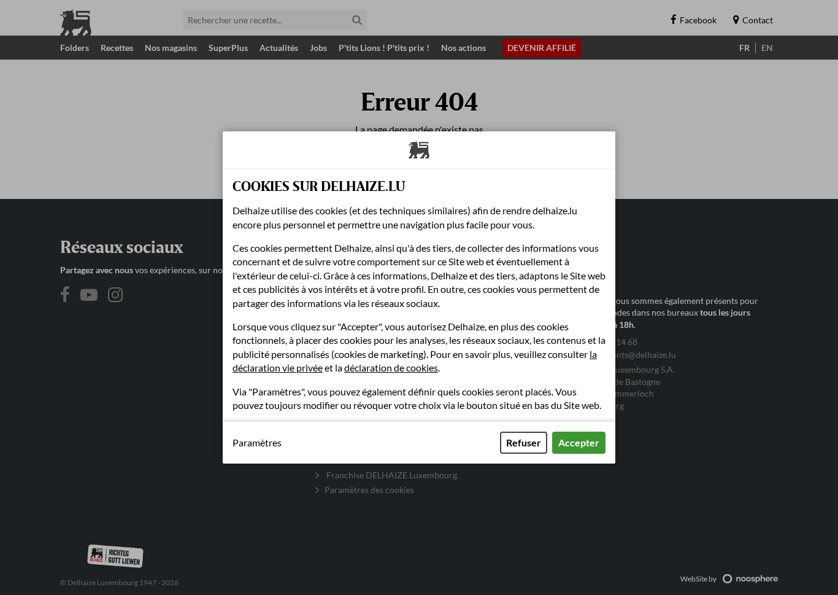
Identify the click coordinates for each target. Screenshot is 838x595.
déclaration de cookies (391, 367)
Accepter (578, 442)
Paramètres (257, 443)
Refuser (523, 442)
